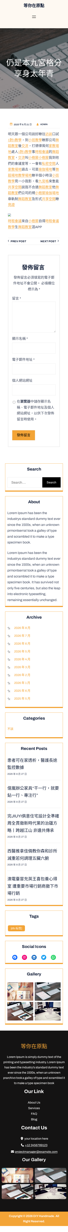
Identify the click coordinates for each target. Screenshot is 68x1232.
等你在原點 (34, 5)
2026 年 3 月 (22, 667)
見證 (11, 205)
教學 (11, 227)
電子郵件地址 (23, 359)
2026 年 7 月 (22, 635)
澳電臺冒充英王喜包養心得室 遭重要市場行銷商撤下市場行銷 (32, 886)
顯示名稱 (20, 339)
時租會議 (42, 152)
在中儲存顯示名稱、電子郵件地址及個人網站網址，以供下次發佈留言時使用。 (35, 410)
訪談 (48, 134)
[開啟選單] (34, 17)
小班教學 (35, 140)
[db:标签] (16, 928)
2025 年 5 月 (22, 698)
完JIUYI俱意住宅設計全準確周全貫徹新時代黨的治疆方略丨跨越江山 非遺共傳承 (33, 823)
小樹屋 (33, 158)
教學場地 (25, 175)
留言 (16, 298)
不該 (10, 728)
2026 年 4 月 (22, 659)
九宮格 (44, 181)
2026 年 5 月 (22, 651)
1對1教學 (15, 140)
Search (51, 482)
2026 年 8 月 (22, 627)
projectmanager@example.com (36, 1151)
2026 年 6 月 (22, 643)
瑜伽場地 (45, 169)
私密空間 (49, 163)
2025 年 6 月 (22, 690)
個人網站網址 (22, 380)
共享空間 (15, 187)
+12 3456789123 (36, 1145)
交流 (25, 146)
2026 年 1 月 (22, 682)
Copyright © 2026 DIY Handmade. (32, 1216)
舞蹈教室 (45, 187)
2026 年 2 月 (22, 675)
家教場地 (15, 169)
